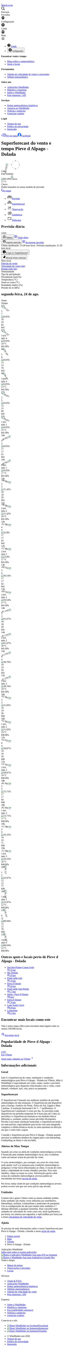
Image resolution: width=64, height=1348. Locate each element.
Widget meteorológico (17, 77)
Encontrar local (12, 1035)
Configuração (17, 51)
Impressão (12, 129)
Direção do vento (9, 263)
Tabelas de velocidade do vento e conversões (28, 74)
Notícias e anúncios (16, 111)
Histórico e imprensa (16, 90)
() (13, 266)
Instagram (43, 1328)
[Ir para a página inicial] (1, 2)
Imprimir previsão (13, 242)
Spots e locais (13, 64)
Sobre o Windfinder (16, 92)
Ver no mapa (12, 135)
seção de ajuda (48, 1231)
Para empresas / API (16, 95)
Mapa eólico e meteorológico (20, 61)
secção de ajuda (29, 1178)
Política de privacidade (17, 126)
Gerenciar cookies (15, 113)
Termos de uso (14, 123)
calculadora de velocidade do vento (25, 1217)
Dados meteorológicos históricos (22, 105)
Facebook (26, 135)
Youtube (43, 1331)
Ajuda (14, 46)
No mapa (6, 190)
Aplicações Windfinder (18, 87)
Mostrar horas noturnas (16, 258)
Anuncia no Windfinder (18, 108)
